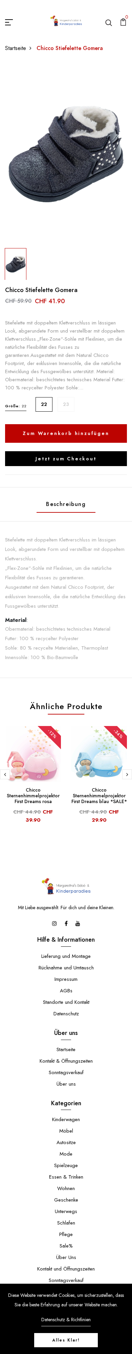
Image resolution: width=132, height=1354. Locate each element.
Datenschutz (66, 1013)
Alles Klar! (66, 1340)
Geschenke (66, 1200)
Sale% (66, 1246)
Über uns (66, 1084)
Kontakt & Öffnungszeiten (66, 1061)
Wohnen (66, 1188)
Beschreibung (66, 504)
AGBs (66, 990)
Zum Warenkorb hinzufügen (66, 433)
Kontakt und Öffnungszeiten (66, 1269)
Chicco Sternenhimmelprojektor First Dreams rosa (33, 796)
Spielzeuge (66, 1165)
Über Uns (66, 1257)
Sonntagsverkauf (66, 1072)
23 (66, 404)
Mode (66, 1154)
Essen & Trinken (66, 1177)
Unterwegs (66, 1211)
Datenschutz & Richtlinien (66, 1319)
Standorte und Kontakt (66, 1002)
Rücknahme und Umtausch (66, 967)
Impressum (66, 979)
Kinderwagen (66, 1119)
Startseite (15, 48)
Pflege (66, 1234)
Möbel (66, 1131)
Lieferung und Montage (66, 956)
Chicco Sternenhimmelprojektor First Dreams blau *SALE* (99, 796)
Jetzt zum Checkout (66, 458)
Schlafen (66, 1223)
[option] (66, 154)
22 (44, 404)
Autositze (66, 1142)
